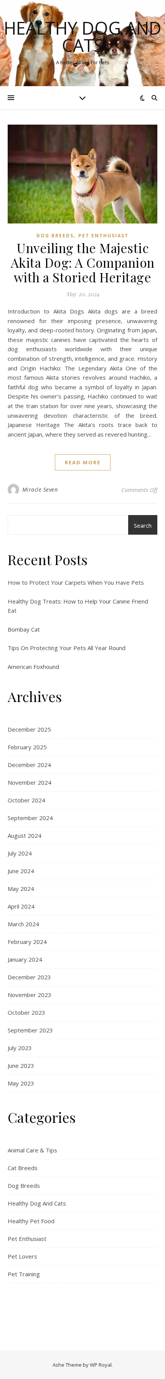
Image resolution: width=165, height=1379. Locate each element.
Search (143, 525)
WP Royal (101, 1364)
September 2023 (30, 1030)
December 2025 (29, 729)
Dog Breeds (55, 235)
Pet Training (24, 1274)
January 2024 (25, 959)
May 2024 (21, 888)
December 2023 (29, 977)
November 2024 (29, 782)
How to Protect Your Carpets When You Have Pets (76, 582)
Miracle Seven (40, 489)
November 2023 (29, 995)
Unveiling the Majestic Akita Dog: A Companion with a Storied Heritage (83, 262)
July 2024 (20, 853)
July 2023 (20, 1048)
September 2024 (30, 818)
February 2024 (27, 941)
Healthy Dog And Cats (83, 36)
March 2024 (23, 924)
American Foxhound (33, 666)
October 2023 (26, 1012)
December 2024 (29, 765)
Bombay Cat (24, 629)
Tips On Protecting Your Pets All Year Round (66, 648)
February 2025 (27, 747)
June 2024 (21, 871)
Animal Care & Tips (32, 1150)
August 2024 (24, 835)
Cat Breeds (23, 1168)
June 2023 (21, 1065)
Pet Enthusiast (103, 235)
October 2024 (26, 800)
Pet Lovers (22, 1256)
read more (83, 462)
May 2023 (21, 1083)
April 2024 (21, 906)
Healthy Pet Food (31, 1221)
